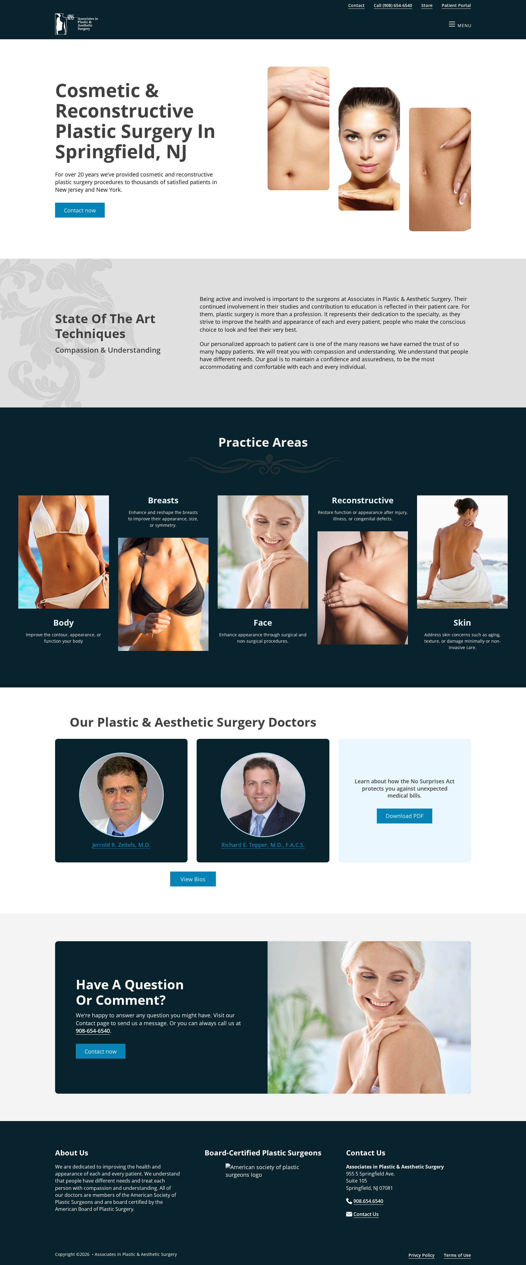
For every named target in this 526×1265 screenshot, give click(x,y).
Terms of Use (457, 1255)
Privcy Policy (422, 1255)
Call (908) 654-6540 (393, 5)
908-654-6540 (93, 1030)
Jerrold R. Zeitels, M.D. (121, 844)
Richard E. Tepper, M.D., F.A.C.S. (263, 844)
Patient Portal (456, 5)
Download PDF (404, 815)
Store (427, 5)
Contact (356, 5)
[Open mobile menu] (452, 24)
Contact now (80, 210)
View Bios (193, 879)
